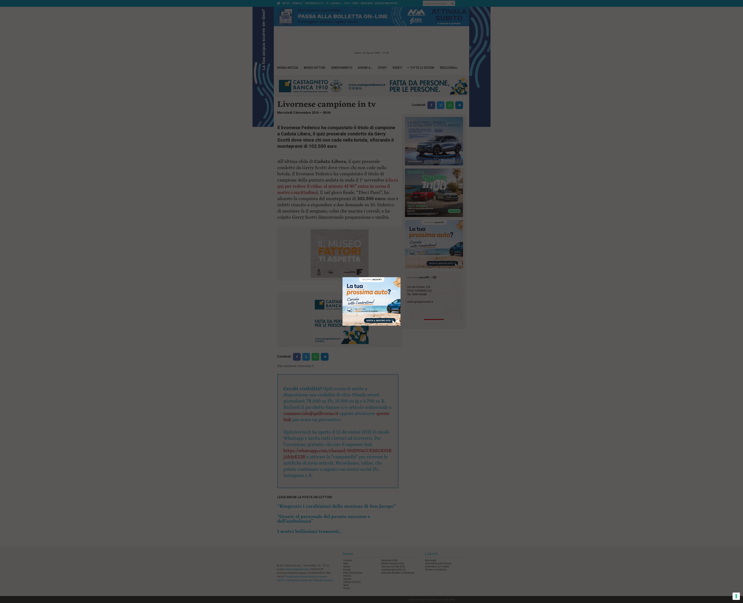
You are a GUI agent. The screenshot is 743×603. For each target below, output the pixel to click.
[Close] (400, 277)
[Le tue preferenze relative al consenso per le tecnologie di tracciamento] (736, 596)
